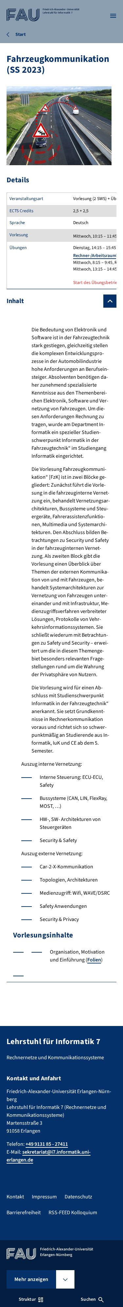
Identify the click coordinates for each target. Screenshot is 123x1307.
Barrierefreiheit (24, 1212)
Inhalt (15, 301)
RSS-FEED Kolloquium (73, 1212)
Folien (94, 959)
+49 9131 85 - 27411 (47, 1144)
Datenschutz (78, 1196)
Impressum (44, 1196)
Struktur (27, 1299)
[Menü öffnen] (113, 16)
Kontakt (15, 1196)
